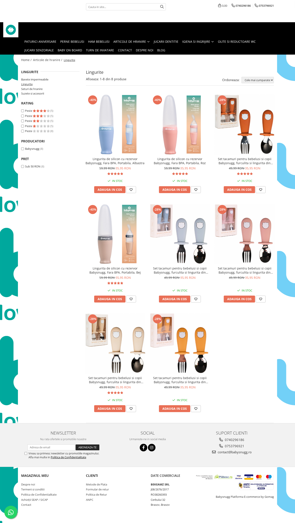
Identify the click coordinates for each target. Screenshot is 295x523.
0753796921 (234, 446)
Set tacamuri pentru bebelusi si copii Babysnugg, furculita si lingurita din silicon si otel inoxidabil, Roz (244, 270)
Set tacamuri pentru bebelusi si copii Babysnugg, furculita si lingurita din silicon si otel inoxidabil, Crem (115, 380)
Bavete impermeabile (34, 79)
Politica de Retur (96, 494)
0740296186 (234, 440)
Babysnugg (32, 149)
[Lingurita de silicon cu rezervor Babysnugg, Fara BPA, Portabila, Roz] (180, 124)
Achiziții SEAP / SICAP (34, 500)
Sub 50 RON (32, 166)
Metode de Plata (96, 484)
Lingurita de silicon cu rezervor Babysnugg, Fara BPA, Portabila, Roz (180, 161)
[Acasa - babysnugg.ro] (24, 29)
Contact (125, 50)
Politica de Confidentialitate (68, 457)
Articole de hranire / (48, 60)
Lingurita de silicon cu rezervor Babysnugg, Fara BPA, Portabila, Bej (115, 270)
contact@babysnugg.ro (234, 452)
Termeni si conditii (32, 489)
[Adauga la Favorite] (131, 189)
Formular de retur (97, 489)
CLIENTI (92, 475)
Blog (161, 50)
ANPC (89, 500)
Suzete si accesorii (32, 93)
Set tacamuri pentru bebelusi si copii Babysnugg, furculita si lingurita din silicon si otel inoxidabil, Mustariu (180, 380)
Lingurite (27, 84)
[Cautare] (162, 6)
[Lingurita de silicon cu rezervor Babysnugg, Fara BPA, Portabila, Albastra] (115, 124)
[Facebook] (143, 447)
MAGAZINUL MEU (35, 475)
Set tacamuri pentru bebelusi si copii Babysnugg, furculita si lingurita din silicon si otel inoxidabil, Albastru (180, 270)
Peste (29, 111)
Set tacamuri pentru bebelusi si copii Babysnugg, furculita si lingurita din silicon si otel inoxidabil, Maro (244, 161)
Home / (26, 60)
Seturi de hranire (32, 89)
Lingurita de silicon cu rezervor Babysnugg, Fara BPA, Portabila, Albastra (115, 161)
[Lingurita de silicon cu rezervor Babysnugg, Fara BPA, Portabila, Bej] (115, 234)
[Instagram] (151, 447)
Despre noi (144, 50)
